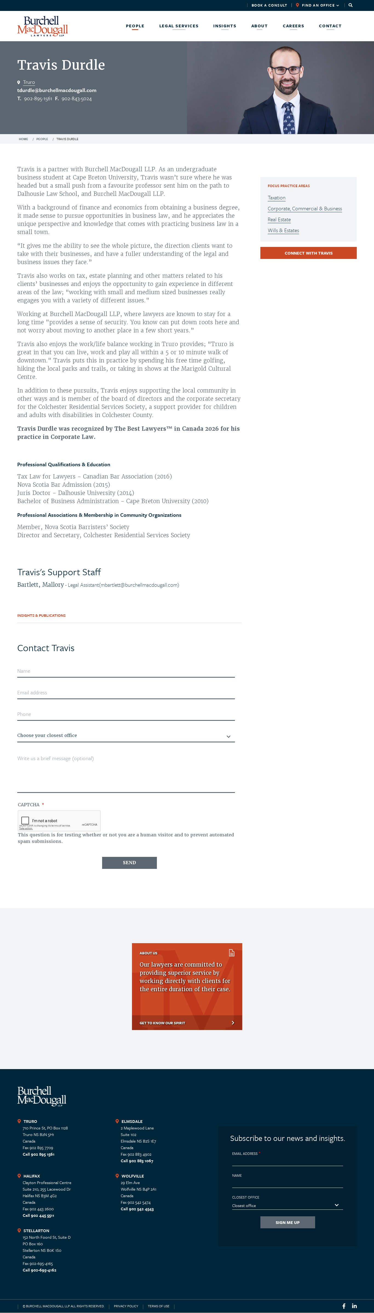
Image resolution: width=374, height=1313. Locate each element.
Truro (29, 81)
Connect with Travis (309, 253)
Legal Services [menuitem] (178, 26)
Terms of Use (158, 1305)
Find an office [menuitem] (313, 5)
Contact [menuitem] (330, 26)
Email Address (245, 1153)
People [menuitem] (135, 26)
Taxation (277, 197)
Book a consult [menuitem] (269, 5)
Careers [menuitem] (293, 26)
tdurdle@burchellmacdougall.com (56, 90)
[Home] (42, 26)
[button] (350, 5)
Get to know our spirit (162, 1023)
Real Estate (279, 219)
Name (237, 1175)
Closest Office (245, 1197)
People (42, 139)
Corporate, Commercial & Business (305, 208)
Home (23, 139)
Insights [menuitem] (224, 26)
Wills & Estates (283, 230)
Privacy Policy (126, 1305)
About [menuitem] (259, 26)
